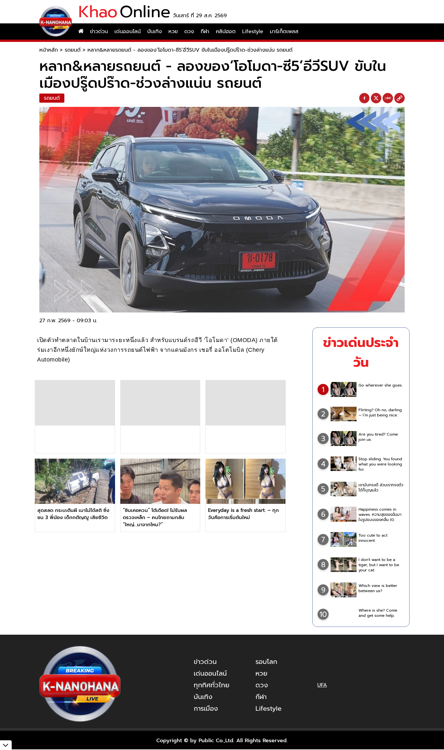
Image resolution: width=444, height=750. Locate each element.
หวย (173, 31)
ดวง (189, 31)
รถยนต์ (73, 50)
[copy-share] (399, 98)
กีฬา (205, 31)
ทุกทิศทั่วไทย (211, 685)
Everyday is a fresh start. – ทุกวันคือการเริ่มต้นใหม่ (243, 514)
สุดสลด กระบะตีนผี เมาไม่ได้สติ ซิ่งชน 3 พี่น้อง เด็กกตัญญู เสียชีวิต (73, 514)
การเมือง (206, 708)
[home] (81, 31)
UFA (322, 685)
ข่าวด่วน (99, 31)
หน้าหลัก (48, 50)
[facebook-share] (364, 98)
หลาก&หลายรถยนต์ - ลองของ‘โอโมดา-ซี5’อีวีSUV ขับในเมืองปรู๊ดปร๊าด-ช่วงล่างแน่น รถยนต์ (190, 50)
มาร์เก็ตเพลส (284, 31)
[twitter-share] (376, 98)
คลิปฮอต (226, 31)
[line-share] (388, 98)
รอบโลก (266, 662)
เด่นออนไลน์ (127, 31)
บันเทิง (154, 31)
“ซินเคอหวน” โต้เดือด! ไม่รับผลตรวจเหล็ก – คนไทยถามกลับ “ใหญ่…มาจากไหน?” (155, 517)
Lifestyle (252, 31)
